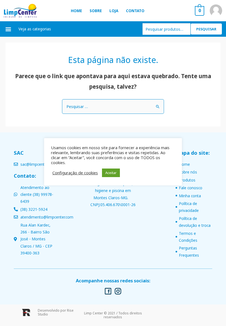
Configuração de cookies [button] (75, 172)
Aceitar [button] (111, 172)
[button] (8, 29)
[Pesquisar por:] (113, 106)
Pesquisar (206, 29)
